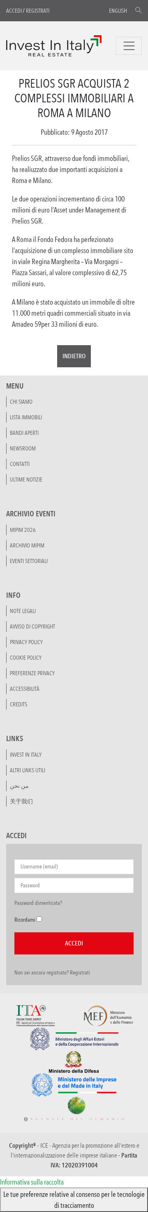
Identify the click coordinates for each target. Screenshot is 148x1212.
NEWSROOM (23, 448)
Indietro (74, 356)
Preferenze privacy (32, 673)
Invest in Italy (26, 754)
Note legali (23, 611)
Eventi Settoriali (29, 561)
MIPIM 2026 (23, 530)
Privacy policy (26, 642)
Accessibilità (24, 688)
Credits (18, 704)
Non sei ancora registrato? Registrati (52, 972)
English (118, 10)
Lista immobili (26, 417)
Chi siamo (21, 401)
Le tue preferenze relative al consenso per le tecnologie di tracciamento (74, 1199)
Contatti (20, 464)
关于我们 (21, 801)
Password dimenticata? (38, 903)
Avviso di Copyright (32, 626)
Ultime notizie (26, 479)
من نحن (19, 785)
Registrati (37, 10)
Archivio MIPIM (27, 545)
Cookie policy (26, 657)
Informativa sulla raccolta (32, 1181)
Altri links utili (27, 770)
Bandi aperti (24, 432)
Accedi (14, 10)
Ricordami (24, 919)
